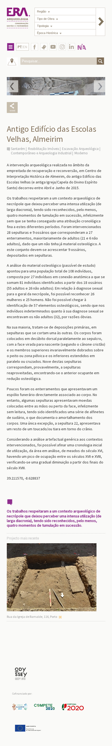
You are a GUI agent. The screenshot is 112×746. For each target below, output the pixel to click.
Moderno (81, 153)
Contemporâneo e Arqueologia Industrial (41, 153)
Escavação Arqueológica (80, 148)
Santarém (18, 148)
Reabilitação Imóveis (43, 148)
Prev (12, 86)
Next (99, 86)
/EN (22, 47)
